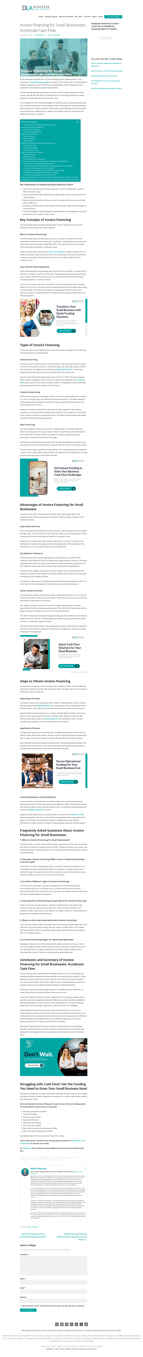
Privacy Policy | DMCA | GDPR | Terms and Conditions (59, 1346)
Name (23, 1279)
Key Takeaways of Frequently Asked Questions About (40, 125)
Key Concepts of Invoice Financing (32, 127)
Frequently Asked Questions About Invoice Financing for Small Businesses (44, 161)
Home (41, 16)
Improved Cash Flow (29, 145)
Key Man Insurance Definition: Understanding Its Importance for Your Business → (72, 1237)
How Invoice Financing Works (32, 132)
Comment (24, 1254)
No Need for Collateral (30, 148)
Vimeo (76, 1324)
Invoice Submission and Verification (34, 159)
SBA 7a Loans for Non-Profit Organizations (107, 71)
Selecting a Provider (29, 154)
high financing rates (46, 706)
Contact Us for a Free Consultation (90, 1346)
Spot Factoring (27, 141)
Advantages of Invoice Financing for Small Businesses (38, 143)
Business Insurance (66, 16)
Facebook (62, 1324)
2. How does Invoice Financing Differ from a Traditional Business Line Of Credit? (48, 166)
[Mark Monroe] (25, 1172)
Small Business (33, 1227)
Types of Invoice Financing (29, 134)
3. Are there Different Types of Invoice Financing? (38, 168)
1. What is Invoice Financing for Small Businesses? (38, 164)
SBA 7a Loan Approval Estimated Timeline (106, 88)
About (94, 16)
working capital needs (63, 369)
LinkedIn (71, 1324)
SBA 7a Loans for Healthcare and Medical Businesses (106, 64)
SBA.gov (135, 1336)
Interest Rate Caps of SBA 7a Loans (104, 76)
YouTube (86, 1324)
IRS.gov (5, 1338)
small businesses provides (40, 82)
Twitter (57, 1324)
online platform (52, 719)
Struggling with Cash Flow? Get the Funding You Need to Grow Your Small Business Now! (50, 179)
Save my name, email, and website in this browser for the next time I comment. (53, 1306)
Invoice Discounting (29, 138)
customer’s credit (77, 814)
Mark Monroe (40, 35)
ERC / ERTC (79, 16)
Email (22, 1288)
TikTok (81, 1324)
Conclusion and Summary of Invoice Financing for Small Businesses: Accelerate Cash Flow (49, 177)
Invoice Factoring (28, 136)
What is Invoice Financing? (31, 129)
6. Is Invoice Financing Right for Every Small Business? (39, 175)
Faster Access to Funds (30, 150)
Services (87, 16)
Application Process (29, 157)
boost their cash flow (57, 252)
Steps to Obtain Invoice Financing (32, 152)
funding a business (35, 810)
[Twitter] (85, 1169)
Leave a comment (54, 35)
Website (23, 1297)
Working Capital (51, 16)
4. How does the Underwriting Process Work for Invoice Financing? (43, 170)
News (100, 16)
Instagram (66, 1324)
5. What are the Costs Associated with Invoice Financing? (41, 173)
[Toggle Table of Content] (76, 122)
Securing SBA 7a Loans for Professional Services (105, 82)
